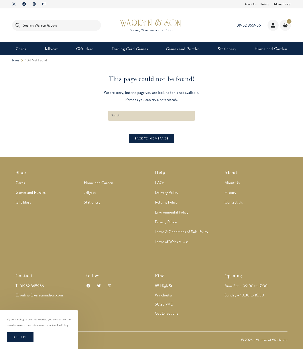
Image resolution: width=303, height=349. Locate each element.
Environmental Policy (171, 212)
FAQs (159, 183)
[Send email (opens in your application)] (44, 4)
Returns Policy (166, 202)
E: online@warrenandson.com (39, 295)
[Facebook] (88, 286)
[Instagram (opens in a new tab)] (34, 4)
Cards (20, 183)
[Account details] (273, 25)
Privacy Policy (166, 222)
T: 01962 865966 (30, 286)
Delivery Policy (282, 4)
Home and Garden (98, 183)
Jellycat (90, 192)
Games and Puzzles (30, 192)
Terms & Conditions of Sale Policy (181, 232)
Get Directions (166, 313)
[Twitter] (99, 286)
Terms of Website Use (172, 242)
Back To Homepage (152, 138)
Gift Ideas (23, 202)
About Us (250, 4)
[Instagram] (109, 286)
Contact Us (233, 202)
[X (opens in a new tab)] (15, 4)
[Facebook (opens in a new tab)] (24, 4)
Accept (20, 337)
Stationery (92, 202)
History (264, 4)
